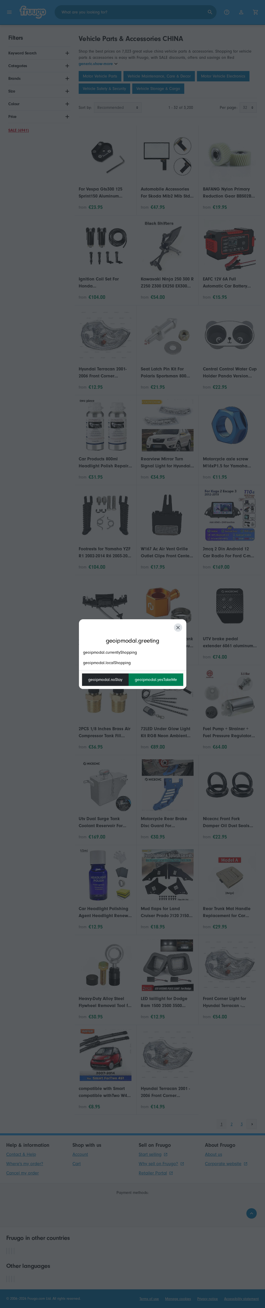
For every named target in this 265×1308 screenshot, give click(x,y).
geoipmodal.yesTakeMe (156, 679)
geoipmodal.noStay (105, 679)
